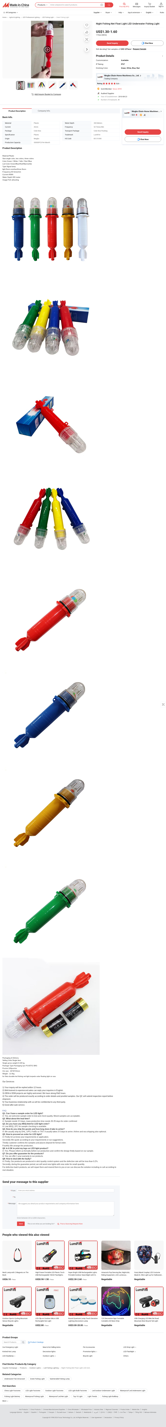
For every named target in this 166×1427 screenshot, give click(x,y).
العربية (96, 1412)
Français (51, 1412)
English (26, 1412)
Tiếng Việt (138, 1412)
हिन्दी (115, 1412)
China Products (35, 1409)
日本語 (109, 1412)
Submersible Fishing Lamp (60, 1379)
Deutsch (78, 1412)
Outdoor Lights (48, 1356)
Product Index (125, 1409)
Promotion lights (89, 1351)
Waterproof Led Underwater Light (132, 1390)
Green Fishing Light (62, 17)
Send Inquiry (112, 43)
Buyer (108, 12)
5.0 (133, 115)
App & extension (134, 12)
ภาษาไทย (123, 1412)
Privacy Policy (119, 1417)
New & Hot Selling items (52, 1347)
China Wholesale (73, 1409)
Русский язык (61, 1412)
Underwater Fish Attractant (14, 1379)
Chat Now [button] (149, 43)
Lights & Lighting (14, 17)
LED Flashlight (128, 1351)
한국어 (102, 1412)
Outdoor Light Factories (54, 1390)
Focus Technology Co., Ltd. (67, 1417)
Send (21, 1224)
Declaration (108, 1417)
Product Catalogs (37, 1342)
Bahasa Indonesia (150, 1412)
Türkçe (130, 1412)
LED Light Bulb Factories (77, 1390)
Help (120, 12)
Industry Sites (98, 1409)
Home (4, 17)
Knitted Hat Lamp (9, 1351)
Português (42, 1412)
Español (34, 1412)
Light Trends (92, 1396)
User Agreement (96, 1417)
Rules (162, 12)
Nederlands (87, 1412)
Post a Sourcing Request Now (70, 1224)
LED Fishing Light (48, 17)
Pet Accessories (89, 1347)
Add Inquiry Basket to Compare (48, 94)
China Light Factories (12, 1390)
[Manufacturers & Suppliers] (15, 5)
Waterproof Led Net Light (58, 1396)
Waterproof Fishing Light (34, 1396)
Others (125, 1356)
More (4, 1401)
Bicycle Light (87, 1356)
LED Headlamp (8, 1356)
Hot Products (23, 1409)
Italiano (70, 1412)
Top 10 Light (78, 1396)
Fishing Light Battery (12, 1396)
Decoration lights (49, 1351)
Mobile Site (135, 1409)
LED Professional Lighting (31, 17)
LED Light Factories (33, 1390)
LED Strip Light (129, 1347)
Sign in (161, 6)
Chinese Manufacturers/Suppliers (54, 1409)
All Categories (11, 12)
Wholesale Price (86, 1409)
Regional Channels (112, 1409)
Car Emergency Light (10, 1347)
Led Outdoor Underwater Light (103, 1390)
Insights (144, 1409)
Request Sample (139, 49)
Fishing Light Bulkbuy (110, 1396)
